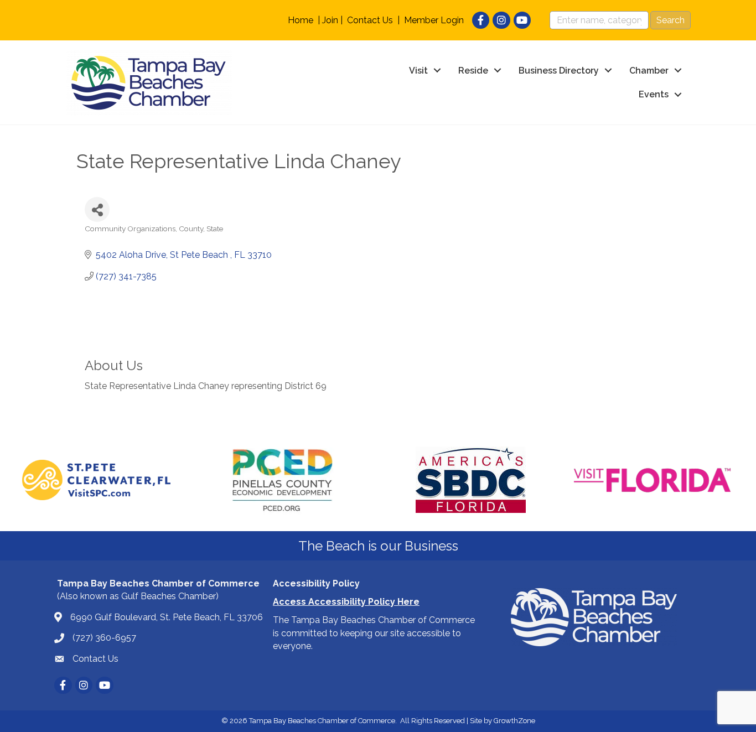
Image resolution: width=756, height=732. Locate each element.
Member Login (434, 20)
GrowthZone (514, 721)
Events (654, 94)
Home (300, 20)
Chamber (649, 70)
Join (330, 20)
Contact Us (370, 20)
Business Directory (559, 70)
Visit (418, 70)
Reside (473, 70)
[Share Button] (97, 209)
